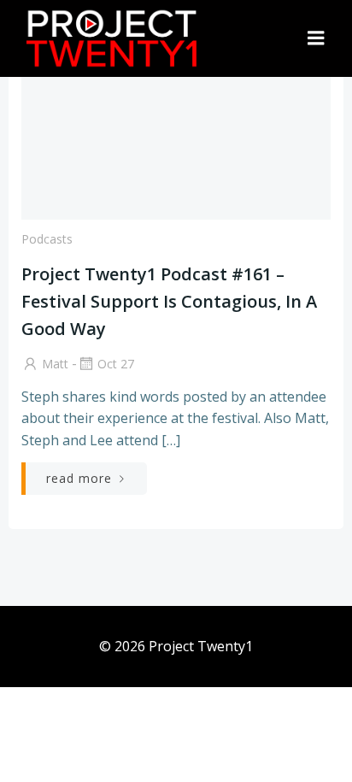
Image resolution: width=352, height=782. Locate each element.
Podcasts (47, 239)
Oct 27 (115, 364)
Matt (55, 364)
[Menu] (316, 38)
